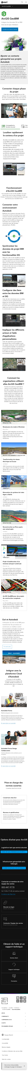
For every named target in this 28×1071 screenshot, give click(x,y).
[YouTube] (24, 1001)
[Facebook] (17, 997)
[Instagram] (21, 1001)
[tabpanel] (14, 153)
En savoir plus (7, 647)
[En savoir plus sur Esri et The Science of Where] (5, 1001)
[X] (21, 997)
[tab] (10, 126)
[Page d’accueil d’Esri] (4, 2)
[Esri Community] (17, 1001)
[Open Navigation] (26, 2)
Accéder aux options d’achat (10, 29)
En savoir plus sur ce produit (8, 723)
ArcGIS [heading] (3, 1013)
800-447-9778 (7, 887)
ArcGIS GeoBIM (6, 7)
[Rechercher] (22, 2)
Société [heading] (4, 1023)
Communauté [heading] (5, 1016)
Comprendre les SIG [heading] (7, 1020)
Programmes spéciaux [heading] (7, 1026)
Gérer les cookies (6, 1059)
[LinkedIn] (24, 997)
